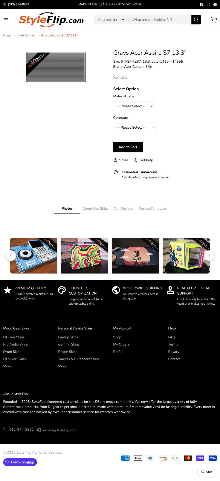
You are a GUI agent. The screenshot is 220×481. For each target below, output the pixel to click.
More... (8, 366)
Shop (117, 337)
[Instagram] (208, 4)
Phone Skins (67, 351)
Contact (174, 359)
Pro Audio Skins (15, 344)
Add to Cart (128, 147)
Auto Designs (26, 35)
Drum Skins (12, 351)
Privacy (173, 351)
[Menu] (5, 19)
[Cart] (214, 19)
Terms (173, 344)
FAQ (171, 337)
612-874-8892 (21, 429)
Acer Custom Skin (138, 66)
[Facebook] (201, 4)
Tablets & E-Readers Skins (78, 359)
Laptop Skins (68, 337)
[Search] (196, 19)
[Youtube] (215, 4)
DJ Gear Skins (13, 337)
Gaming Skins (68, 344)
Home (7, 35)
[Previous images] (10, 255)
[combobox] (147, 19)
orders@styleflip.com (59, 430)
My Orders (121, 344)
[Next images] (209, 255)
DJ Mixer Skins (14, 359)
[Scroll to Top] (212, 458)
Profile (118, 351)
